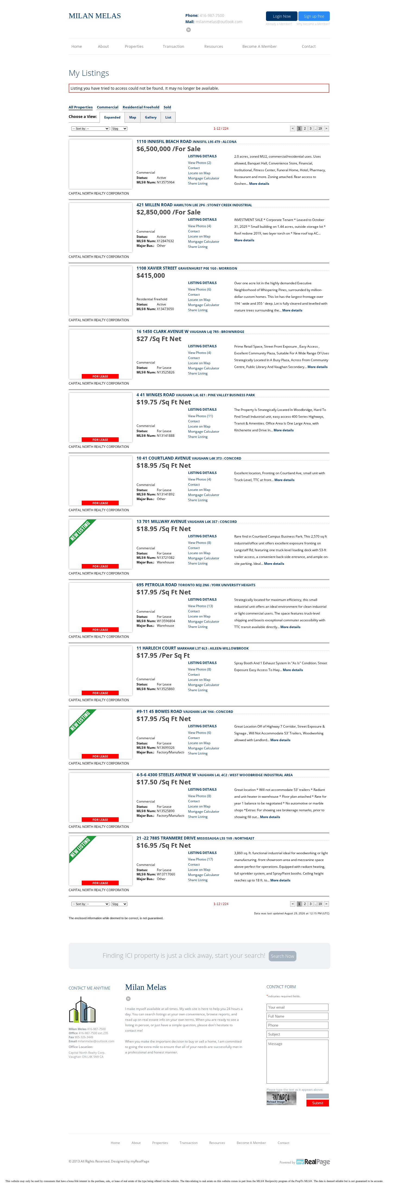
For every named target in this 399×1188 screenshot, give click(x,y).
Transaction (173, 46)
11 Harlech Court (193, 648)
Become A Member (259, 46)
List (168, 117)
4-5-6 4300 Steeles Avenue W (215, 774)
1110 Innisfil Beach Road (186, 141)
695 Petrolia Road (196, 584)
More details (259, 183)
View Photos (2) (199, 162)
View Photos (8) (199, 542)
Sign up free (314, 16)
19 (320, 128)
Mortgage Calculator (203, 178)
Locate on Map (199, 173)
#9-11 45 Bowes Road (185, 711)
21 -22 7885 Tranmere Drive (195, 838)
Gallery (151, 117)
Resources (213, 46)
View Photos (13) (200, 606)
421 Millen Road (194, 204)
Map (132, 117)
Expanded (112, 117)
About (103, 46)
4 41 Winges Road (196, 394)
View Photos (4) (199, 226)
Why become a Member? (313, 24)
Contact (309, 46)
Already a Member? (279, 24)
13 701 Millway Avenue (187, 521)
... (315, 128)
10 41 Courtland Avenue (189, 458)
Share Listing (198, 183)
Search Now (282, 956)
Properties (134, 46)
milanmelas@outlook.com (219, 21)
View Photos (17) (200, 859)
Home (76, 46)
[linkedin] (188, 29)
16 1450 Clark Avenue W (190, 331)
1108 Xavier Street (187, 268)
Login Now (282, 16)
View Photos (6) (199, 289)
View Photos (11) (200, 416)
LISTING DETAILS (202, 156)
